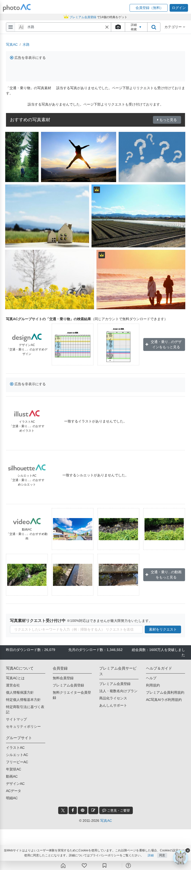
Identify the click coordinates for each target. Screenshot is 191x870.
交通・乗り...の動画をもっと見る (166, 574)
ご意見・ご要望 (118, 810)
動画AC (12, 776)
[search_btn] (153, 27)
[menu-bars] (10, 27)
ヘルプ (151, 678)
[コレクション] (104, 865)
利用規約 (153, 685)
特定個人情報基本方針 (23, 700)
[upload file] (118, 27)
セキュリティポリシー (23, 726)
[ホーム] (63, 865)
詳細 (151, 855)
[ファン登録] (84, 865)
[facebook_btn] (73, 810)
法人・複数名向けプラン (118, 691)
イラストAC (15, 748)
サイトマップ (16, 719)
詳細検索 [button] (136, 27)
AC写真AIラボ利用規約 (164, 700)
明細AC (12, 798)
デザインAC (15, 784)
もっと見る (168, 120)
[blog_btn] (93, 810)
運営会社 (13, 685)
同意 (162, 855)
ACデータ (13, 791)
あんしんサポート (113, 705)
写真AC (12, 44)
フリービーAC (17, 762)
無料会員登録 (63, 678)
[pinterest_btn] (82, 810)
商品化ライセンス (113, 698)
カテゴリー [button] (173, 27)
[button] (149, 8)
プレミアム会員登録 (68, 685)
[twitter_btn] (63, 810)
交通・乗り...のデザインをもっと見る (166, 344)
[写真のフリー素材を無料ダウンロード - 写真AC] (17, 8)
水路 (26, 44)
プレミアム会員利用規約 (165, 692)
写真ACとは (15, 678)
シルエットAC (17, 755)
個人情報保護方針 (20, 692)
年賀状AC (13, 769)
